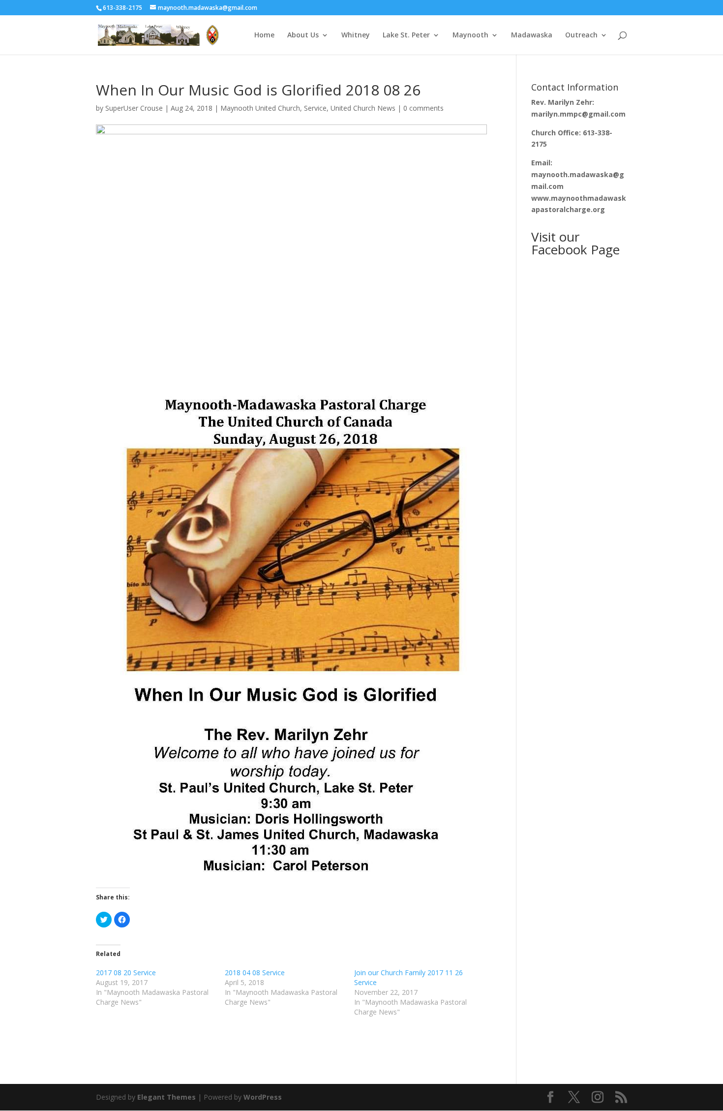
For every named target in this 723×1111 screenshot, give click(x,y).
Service (315, 108)
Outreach (581, 35)
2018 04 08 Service (255, 972)
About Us (303, 35)
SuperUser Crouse (134, 108)
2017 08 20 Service (126, 972)
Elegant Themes (166, 1097)
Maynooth (470, 35)
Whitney (355, 35)
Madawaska (531, 35)
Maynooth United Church (260, 108)
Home (264, 35)
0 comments (423, 108)
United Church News (363, 108)
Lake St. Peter (406, 35)
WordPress (262, 1097)
